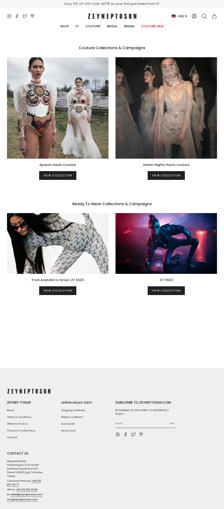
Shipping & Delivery (73, 410)
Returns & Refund (72, 417)
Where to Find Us (17, 424)
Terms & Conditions (19, 417)
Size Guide (67, 424)
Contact (12, 437)
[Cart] (214, 16)
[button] (204, 16)
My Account (68, 430)
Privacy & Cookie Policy (21, 430)
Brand (10, 410)
